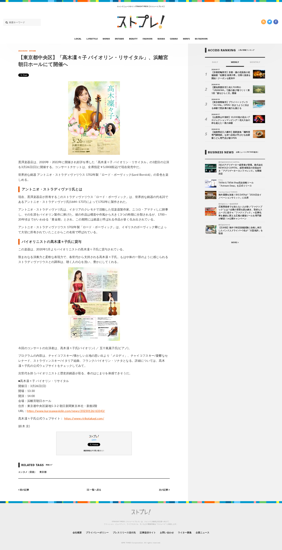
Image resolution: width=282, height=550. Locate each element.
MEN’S (186, 38)
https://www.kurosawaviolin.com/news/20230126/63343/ (66, 411)
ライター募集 (185, 533)
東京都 (42, 472)
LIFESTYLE (91, 38)
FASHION (147, 38)
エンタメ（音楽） (27, 472)
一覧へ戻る (95, 490)
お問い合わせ (167, 533)
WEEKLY (235, 62)
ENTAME (119, 38)
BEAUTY (133, 38)
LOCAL (77, 38)
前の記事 (24, 490)
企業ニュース (202, 533)
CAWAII (174, 38)
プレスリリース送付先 (124, 533)
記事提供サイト (148, 533)
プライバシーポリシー (97, 533)
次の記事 (164, 490)
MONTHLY (255, 62)
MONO (106, 38)
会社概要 (77, 533)
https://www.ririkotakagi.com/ (84, 418)
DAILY (215, 62)
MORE (234, 242)
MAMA (161, 38)
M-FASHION (201, 38)
